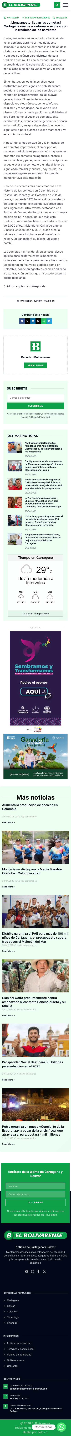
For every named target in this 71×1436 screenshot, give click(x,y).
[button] (57, 5)
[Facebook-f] (38, 1271)
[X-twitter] (44, 1271)
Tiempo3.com (41, 613)
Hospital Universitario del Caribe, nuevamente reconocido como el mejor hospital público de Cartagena (42, 539)
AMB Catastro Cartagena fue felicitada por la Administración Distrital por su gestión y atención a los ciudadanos (43, 447)
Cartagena (13, 18)
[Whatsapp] (61, 1427)
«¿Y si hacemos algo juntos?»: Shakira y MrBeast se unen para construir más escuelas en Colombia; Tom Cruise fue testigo (43, 502)
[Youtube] (26, 1271)
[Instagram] (32, 1271)
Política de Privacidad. (39, 417)
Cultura (37, 301)
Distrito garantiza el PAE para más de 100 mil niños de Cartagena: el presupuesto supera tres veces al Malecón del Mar (35, 937)
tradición (49, 301)
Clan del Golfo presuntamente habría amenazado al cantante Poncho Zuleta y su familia (34, 1002)
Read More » (8, 822)
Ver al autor (35, 365)
